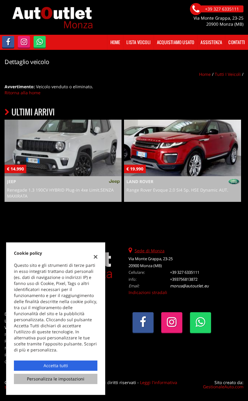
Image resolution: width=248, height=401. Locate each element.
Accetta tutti (56, 365)
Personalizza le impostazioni (55, 379)
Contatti (236, 42)
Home (115, 42)
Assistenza (211, 42)
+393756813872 (183, 279)
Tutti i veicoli (228, 74)
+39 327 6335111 (184, 272)
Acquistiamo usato (175, 42)
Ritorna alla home (23, 92)
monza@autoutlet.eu (189, 286)
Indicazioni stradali (148, 292)
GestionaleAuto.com (223, 387)
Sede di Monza (150, 251)
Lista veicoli (138, 42)
